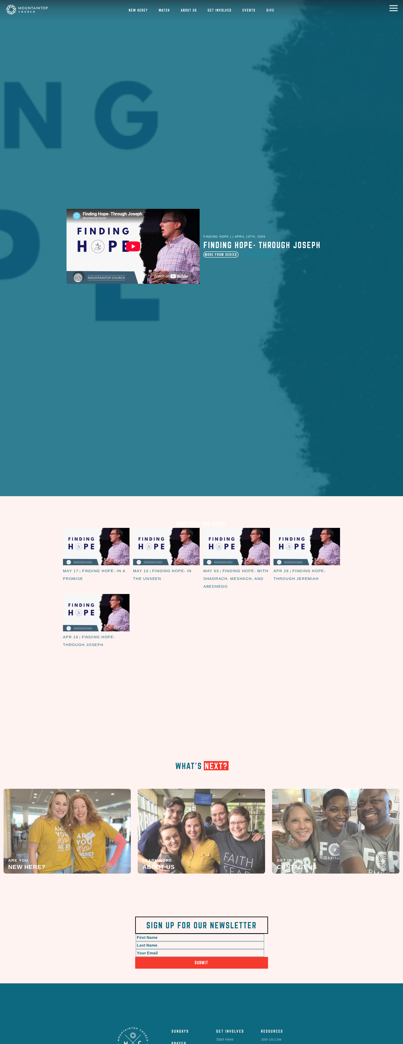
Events (248, 10)
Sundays (180, 1031)
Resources (272, 1031)
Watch (164, 10)
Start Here (224, 1039)
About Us (189, 10)
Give (270, 10)
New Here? (138, 10)
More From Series (221, 254)
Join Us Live (271, 1039)
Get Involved (220, 10)
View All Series (258, 254)
